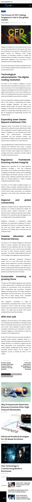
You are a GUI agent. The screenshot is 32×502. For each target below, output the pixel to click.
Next (7, 476)
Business (3, 11)
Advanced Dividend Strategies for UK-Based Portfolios (15, 437)
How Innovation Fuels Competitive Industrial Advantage (23, 497)
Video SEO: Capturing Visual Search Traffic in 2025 (23, 484)
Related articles (6, 374)
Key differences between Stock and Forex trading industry (18, 491)
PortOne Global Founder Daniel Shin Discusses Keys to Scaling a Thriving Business (7, 366)
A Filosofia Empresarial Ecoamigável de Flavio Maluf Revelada (26, 366)
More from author (16, 374)
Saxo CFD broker (17, 261)
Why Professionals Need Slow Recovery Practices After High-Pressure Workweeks (15, 407)
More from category (7, 376)
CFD (10, 283)
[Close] (8, 479)
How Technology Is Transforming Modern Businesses (11, 468)
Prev (3, 476)
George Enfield (5, 22)
